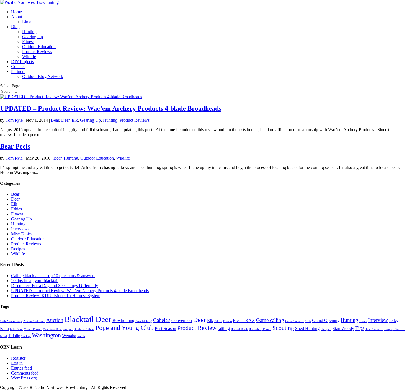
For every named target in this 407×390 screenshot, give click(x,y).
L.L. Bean (16, 329)
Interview (378, 320)
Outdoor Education (39, 46)
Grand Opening (325, 320)
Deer (65, 120)
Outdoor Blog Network (42, 76)
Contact (18, 66)
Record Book (239, 329)
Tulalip (14, 335)
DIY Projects (22, 61)
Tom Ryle (14, 120)
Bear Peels (15, 146)
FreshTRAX (244, 320)
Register (18, 358)
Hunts (363, 321)
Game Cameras (294, 321)
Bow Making (143, 321)
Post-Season (165, 328)
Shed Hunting (307, 328)
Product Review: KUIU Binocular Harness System (55, 295)
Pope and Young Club (125, 327)
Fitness (28, 41)
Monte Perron (33, 329)
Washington (46, 335)
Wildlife (29, 56)
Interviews (20, 229)
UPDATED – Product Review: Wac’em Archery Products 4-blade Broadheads (110, 108)
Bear (55, 120)
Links (27, 21)
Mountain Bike (52, 329)
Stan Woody (343, 328)
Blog (15, 26)
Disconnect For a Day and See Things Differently (54, 285)
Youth (81, 336)
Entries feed (21, 368)
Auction (54, 320)
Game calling (270, 320)
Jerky (393, 320)
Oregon (68, 329)
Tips (359, 328)
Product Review (197, 327)
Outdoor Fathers (84, 329)
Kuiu (4, 328)
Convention (181, 320)
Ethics (16, 209)
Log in (17, 363)
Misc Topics (21, 234)
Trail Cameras (374, 329)
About (16, 16)
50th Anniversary (11, 321)
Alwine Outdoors (34, 321)
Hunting (29, 31)
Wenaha (69, 335)
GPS (308, 321)
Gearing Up (32, 36)
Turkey (26, 336)
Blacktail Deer (88, 319)
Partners (18, 71)
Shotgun (326, 329)
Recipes (18, 248)
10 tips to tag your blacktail (34, 280)
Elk (75, 120)
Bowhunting (123, 320)
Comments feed (24, 373)
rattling (224, 328)
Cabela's (161, 320)
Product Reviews (37, 51)
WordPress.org (24, 378)
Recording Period (260, 329)
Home (16, 11)
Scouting (283, 327)
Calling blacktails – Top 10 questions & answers (53, 275)
